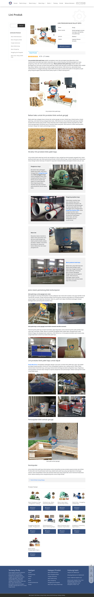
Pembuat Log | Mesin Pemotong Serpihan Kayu (48, 503)
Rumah (15, 3)
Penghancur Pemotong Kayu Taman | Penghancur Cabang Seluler (78, 526)
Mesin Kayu (41, 3)
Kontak (61, 3)
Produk (29, 576)
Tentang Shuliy (31, 574)
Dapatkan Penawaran (65, 46)
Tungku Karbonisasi (15, 43)
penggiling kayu (43, 173)
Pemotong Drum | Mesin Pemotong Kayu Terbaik (49, 526)
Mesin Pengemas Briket (16, 39)
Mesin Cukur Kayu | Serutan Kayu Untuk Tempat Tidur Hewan (63, 503)
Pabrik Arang (22, 3)
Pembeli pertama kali (33, 582)
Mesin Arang (32, 3)
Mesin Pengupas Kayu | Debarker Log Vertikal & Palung (64, 526)
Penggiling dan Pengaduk (17, 52)
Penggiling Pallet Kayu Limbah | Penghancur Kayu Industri (34, 526)
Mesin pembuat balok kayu (73, 262)
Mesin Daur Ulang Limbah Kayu (17, 56)
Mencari (21, 25)
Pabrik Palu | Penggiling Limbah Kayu (78, 503)
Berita (49, 3)
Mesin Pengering (15, 49)
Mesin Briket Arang (15, 46)
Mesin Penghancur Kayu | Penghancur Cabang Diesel (34, 503)
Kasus (29, 578)
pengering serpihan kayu (72, 210)
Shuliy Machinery (32, 364)
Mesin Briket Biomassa (16, 36)
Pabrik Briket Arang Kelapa (37, 480)
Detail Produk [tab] (33, 53)
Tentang (55, 3)
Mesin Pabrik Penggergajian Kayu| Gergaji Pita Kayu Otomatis (33, 549)
